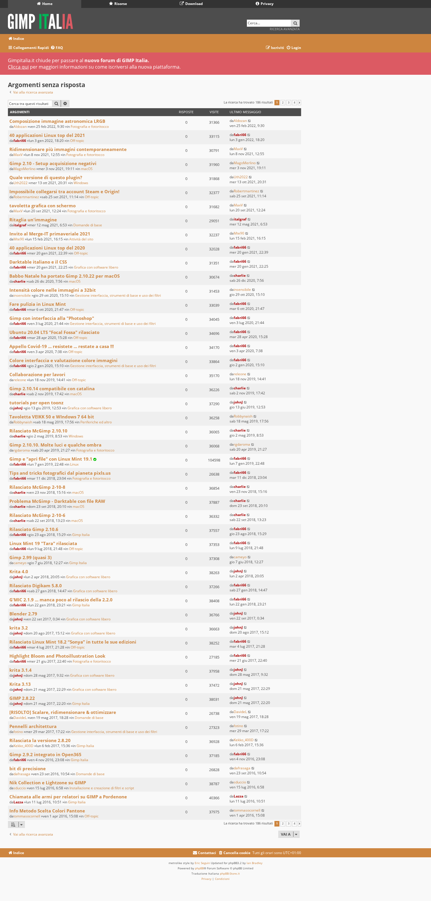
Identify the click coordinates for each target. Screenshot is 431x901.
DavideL (20, 717)
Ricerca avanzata (285, 29)
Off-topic (77, 140)
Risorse (120, 3)
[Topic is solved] (94, 459)
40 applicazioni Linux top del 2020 (47, 248)
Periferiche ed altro (96, 422)
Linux (74, 464)
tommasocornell (26, 816)
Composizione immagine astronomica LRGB (57, 121)
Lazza (18, 802)
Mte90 (18, 239)
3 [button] (288, 102)
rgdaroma (21, 450)
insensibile (22, 295)
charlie (19, 281)
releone (19, 379)
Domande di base (87, 225)
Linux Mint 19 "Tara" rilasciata (43, 543)
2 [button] (283, 102)
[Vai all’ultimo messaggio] (250, 120)
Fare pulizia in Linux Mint (37, 304)
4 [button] (294, 102)
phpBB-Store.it (230, 873)
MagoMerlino (24, 168)
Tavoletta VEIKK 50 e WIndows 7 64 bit (51, 417)
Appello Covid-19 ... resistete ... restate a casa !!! (61, 346)
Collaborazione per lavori (37, 374)
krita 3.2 (18, 628)
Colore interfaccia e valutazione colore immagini (63, 360)
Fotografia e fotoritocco (90, 126)
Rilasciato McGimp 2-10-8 (37, 487)
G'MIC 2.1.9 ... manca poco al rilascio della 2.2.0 (61, 600)
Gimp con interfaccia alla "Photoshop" (51, 318)
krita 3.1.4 (20, 670)
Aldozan (20, 126)
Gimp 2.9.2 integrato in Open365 (45, 754)
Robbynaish (22, 422)
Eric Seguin (202, 863)
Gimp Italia (81, 534)
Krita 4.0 (18, 571)
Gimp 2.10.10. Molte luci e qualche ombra (55, 445)
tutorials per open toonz (36, 402)
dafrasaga (21, 773)
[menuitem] (56, 48)
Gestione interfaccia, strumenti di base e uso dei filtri (118, 295)
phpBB (199, 868)
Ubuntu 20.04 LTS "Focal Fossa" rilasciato (54, 332)
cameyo (19, 562)
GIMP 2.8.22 (22, 698)
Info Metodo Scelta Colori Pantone (47, 811)
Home (46, 3)
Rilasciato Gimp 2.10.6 (33, 529)
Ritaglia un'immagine (33, 220)
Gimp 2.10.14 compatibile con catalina (52, 388)
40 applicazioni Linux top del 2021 (47, 135)
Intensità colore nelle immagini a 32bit (52, 290)
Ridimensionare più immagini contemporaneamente (68, 149)
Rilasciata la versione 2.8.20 (40, 740)
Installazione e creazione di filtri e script (101, 787)
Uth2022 (20, 182)
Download (193, 3)
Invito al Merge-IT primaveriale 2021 (49, 234)
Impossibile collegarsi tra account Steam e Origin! (64, 191)
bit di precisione (27, 768)
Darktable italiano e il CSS (38, 262)
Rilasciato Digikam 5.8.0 (35, 585)
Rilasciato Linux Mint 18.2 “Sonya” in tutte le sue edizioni (72, 642)
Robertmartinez (26, 196)
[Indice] (42, 20)
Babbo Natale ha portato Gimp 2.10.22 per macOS (64, 276)
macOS (87, 168)
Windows (81, 182)
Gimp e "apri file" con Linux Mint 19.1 (50, 459)
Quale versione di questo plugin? (45, 177)
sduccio (19, 787)
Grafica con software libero (96, 267)
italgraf (19, 225)
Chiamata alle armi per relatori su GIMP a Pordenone (68, 797)
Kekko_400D (23, 745)
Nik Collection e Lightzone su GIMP (47, 782)
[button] (299, 102)
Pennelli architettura (33, 726)
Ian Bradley (254, 863)
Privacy (267, 3)
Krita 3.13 (20, 684)
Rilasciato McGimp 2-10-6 (37, 515)
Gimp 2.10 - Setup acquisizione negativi (52, 163)
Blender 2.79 (23, 614)
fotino (18, 731)
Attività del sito (81, 239)
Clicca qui (18, 67)
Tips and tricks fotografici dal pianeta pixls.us (60, 473)
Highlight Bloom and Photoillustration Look (57, 656)
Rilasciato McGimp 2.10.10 (38, 431)
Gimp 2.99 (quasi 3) (30, 557)
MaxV (18, 154)
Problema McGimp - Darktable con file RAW (57, 501)
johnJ (18, 407)
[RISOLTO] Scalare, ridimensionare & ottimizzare (62, 712)
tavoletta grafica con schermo (42, 205)
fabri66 (19, 140)
